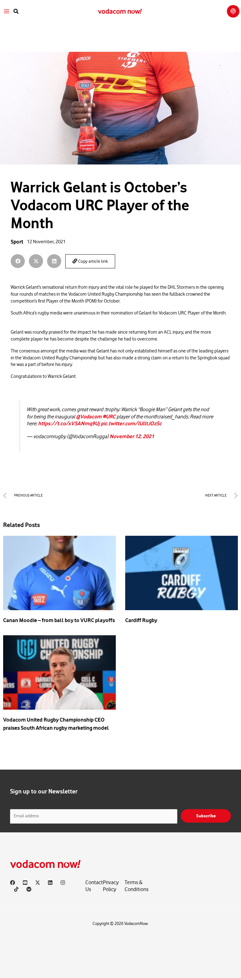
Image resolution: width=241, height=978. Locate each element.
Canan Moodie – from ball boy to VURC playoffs (59, 620)
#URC (109, 417)
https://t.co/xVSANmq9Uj (69, 424)
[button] (16, 11)
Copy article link (92, 261)
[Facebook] (12, 882)
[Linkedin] (50, 882)
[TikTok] (16, 889)
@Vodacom (89, 417)
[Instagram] (62, 882)
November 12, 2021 (132, 436)
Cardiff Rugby (141, 620)
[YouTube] (25, 882)
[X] (37, 882)
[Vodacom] (28, 889)
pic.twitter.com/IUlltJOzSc (131, 424)
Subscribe (206, 816)
